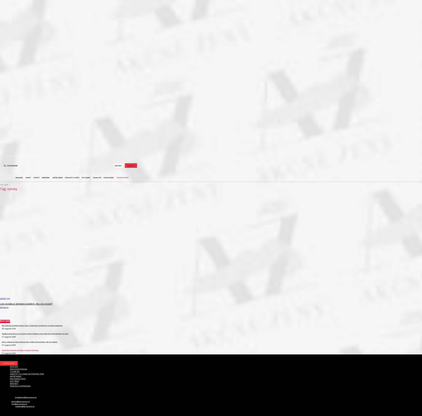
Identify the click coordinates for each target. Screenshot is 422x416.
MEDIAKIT (14, 383)
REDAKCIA (4, 307)
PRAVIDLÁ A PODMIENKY (20, 386)
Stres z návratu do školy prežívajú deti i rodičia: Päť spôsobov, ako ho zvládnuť (29, 342)
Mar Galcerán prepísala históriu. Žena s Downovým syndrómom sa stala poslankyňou (32, 326)
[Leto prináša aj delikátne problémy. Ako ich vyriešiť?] (107, 246)
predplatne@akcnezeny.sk (25, 397)
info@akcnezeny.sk (19, 404)
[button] (10, 165)
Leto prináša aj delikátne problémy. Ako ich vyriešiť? (26, 304)
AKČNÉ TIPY (5, 298)
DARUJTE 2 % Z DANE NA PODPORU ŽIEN (27, 374)
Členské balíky (9, 363)
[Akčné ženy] (70, 165)
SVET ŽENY (14, 381)
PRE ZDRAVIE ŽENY (18, 379)
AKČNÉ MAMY (15, 376)
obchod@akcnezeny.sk (20, 401)
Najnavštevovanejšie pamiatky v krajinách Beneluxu (20, 350)
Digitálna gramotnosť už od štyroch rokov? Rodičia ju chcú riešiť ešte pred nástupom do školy (35, 334)
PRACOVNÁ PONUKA (18, 369)
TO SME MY (15, 371)
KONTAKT (14, 367)
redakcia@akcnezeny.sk (25, 406)
